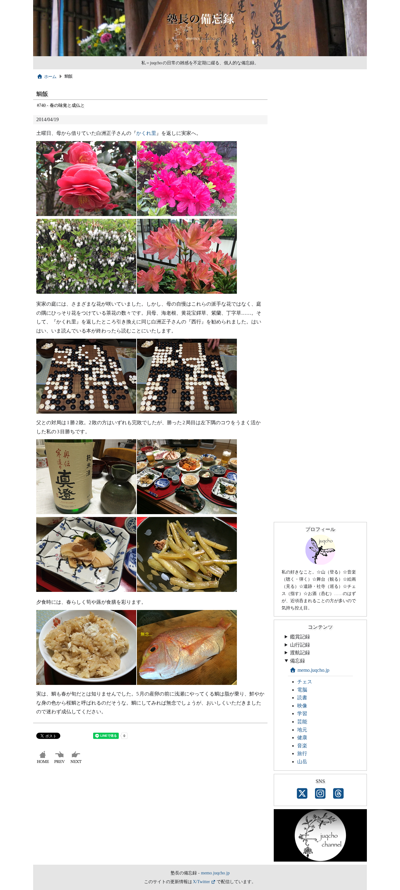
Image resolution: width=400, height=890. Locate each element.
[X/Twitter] (302, 793)
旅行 (302, 753)
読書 (302, 697)
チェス (304, 681)
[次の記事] (76, 763)
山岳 (302, 761)
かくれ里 (146, 133)
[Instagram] (320, 793)
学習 (302, 713)
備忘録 (297, 660)
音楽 (302, 745)
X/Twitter (201, 881)
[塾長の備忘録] (200, 54)
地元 (302, 729)
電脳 (302, 689)
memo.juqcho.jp (313, 670)
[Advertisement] (150, 818)
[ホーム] (43, 763)
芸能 (302, 721)
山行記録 (300, 644)
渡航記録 (300, 652)
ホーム (50, 76)
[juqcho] (320, 563)
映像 (302, 705)
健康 (302, 737)
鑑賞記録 (300, 636)
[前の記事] (60, 763)
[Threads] (338, 793)
